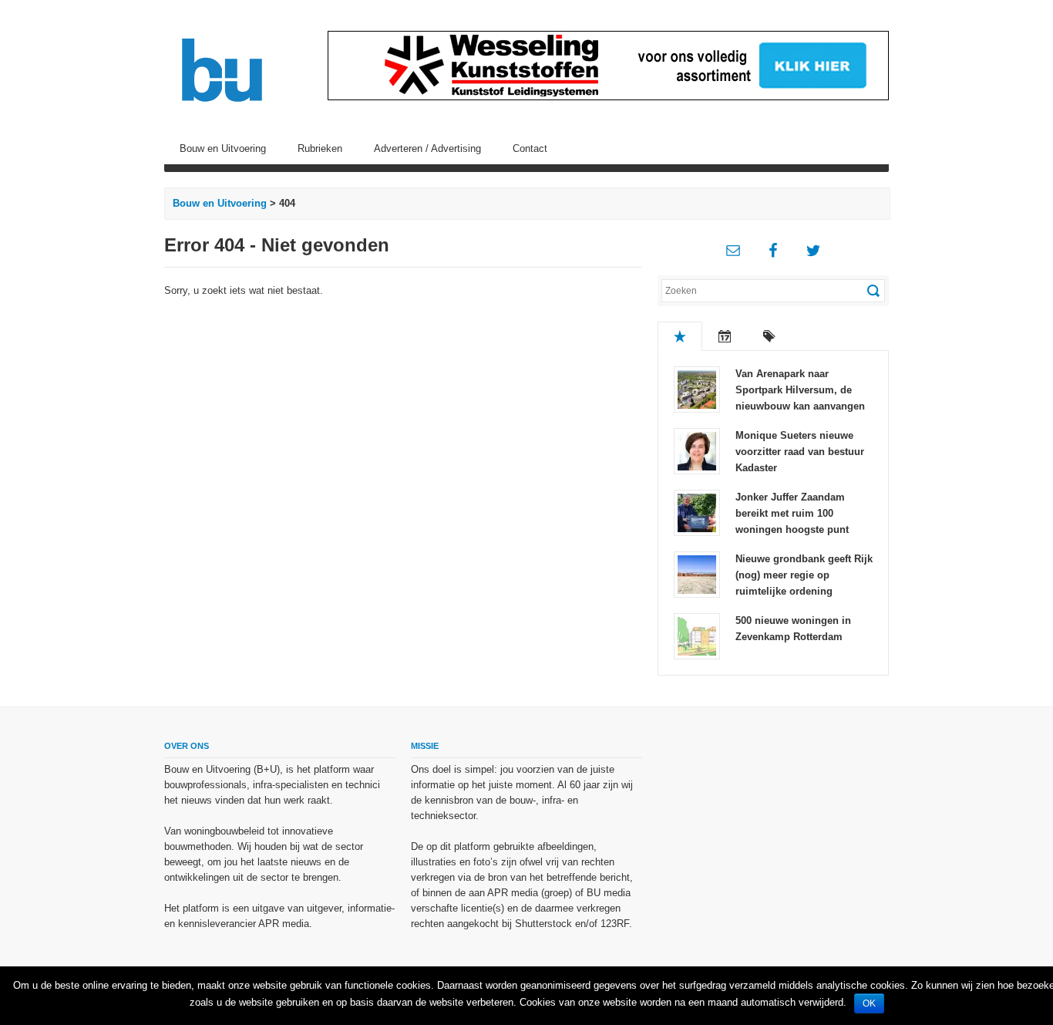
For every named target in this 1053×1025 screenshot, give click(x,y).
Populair (680, 336)
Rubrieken (320, 148)
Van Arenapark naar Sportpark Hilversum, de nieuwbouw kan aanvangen (800, 390)
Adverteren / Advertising (427, 148)
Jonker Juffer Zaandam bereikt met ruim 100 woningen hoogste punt (792, 513)
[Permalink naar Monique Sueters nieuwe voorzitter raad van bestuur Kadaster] (697, 450)
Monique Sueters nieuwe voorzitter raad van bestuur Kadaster (799, 452)
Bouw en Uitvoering (223, 148)
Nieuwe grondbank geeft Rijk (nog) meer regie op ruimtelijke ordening (804, 575)
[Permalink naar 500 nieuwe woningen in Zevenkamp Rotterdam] (697, 635)
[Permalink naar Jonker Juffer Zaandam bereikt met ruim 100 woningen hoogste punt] (697, 512)
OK (869, 1003)
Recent (724, 336)
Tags (769, 336)
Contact (530, 148)
